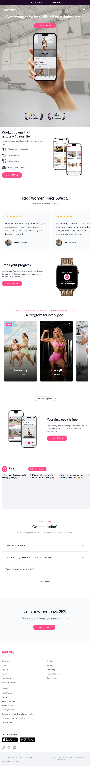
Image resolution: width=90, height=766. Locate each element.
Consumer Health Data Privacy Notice (18, 714)
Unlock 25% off (12, 175)
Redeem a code (9, 682)
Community (52, 678)
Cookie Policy (7, 722)
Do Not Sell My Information (13, 718)
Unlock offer (55, 2)
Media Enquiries (8, 701)
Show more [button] (45, 582)
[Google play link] (27, 739)
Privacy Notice (8, 710)
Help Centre (7, 693)
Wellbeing (51, 670)
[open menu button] (84, 10)
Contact (5, 697)
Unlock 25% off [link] (45, 26)
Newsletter (6, 678)
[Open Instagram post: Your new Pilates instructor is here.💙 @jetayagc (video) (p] (16, 491)
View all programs (45, 399)
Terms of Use (7, 705)
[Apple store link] (10, 739)
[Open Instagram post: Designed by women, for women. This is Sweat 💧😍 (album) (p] (44, 491)
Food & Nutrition (54, 674)
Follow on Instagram (37, 469)
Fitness (50, 665)
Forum (4, 674)
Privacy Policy (6, 757)
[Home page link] (10, 10)
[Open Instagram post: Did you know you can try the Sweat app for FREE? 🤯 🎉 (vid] (73, 491)
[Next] (49, 390)
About (4, 665)
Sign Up (5, 670)
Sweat (12, 468)
